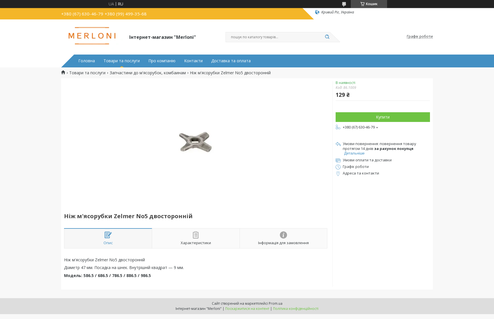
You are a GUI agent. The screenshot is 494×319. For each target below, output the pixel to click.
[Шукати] (327, 37)
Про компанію (162, 61)
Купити (383, 117)
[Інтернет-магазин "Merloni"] (92, 36)
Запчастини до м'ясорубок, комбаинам (148, 72)
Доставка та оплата (231, 61)
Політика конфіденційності (295, 308)
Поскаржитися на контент (247, 308)
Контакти (193, 61)
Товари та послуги (121, 61)
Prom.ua (275, 303)
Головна (86, 61)
